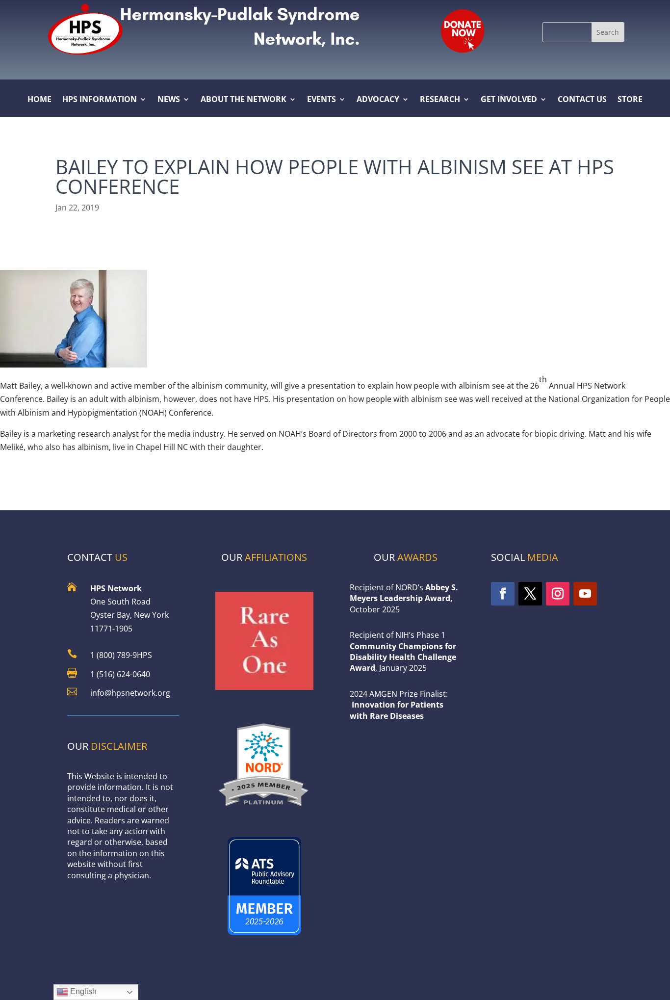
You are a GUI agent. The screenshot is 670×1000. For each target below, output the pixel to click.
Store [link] (630, 100)
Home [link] (39, 100)
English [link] (82, 991)
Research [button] (440, 100)
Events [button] (321, 100)
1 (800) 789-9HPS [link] (121, 655)
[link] (462, 29)
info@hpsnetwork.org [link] (130, 692)
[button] (608, 32)
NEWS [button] (168, 100)
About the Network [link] (243, 100)
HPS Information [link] (99, 100)
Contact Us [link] (582, 100)
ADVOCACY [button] (378, 100)
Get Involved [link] (509, 100)
